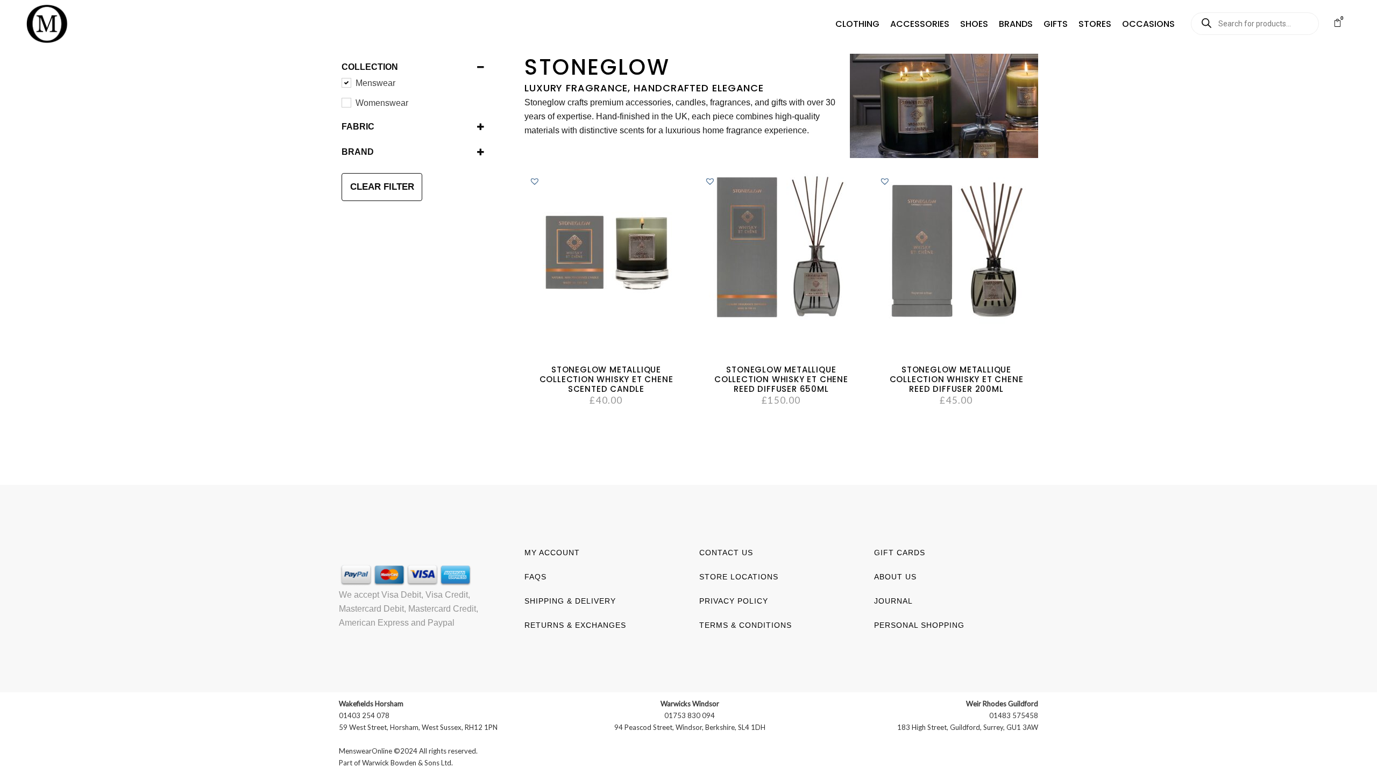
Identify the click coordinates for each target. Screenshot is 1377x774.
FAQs (535, 576)
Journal (893, 601)
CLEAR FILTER (382, 187)
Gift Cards (899, 552)
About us (895, 576)
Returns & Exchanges (575, 625)
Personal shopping (919, 625)
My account (552, 552)
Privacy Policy (733, 601)
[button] (857, 24)
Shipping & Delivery (570, 601)
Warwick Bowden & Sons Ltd (406, 762)
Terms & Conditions (745, 625)
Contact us (726, 552)
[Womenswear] (346, 102)
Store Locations (738, 576)
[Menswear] (346, 82)
